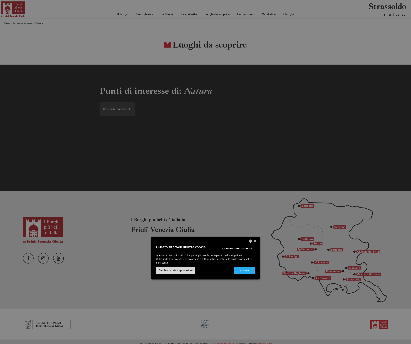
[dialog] (205, 258)
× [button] (255, 241)
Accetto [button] (244, 270)
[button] (175, 270)
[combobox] (250, 241)
